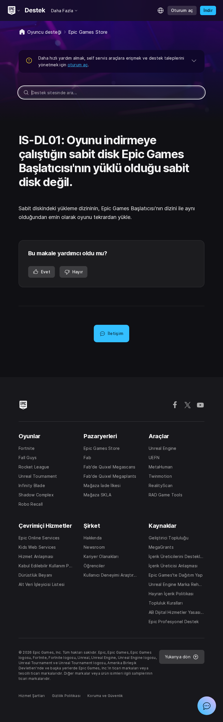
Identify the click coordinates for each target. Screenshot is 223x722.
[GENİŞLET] (194, 60)
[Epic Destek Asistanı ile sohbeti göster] (206, 705)
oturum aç (78, 64)
